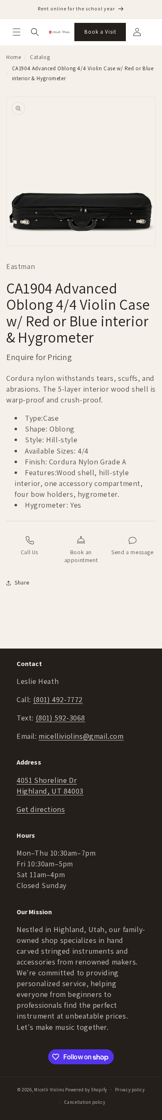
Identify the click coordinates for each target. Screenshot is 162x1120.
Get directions (41, 809)
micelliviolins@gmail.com (81, 736)
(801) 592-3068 (60, 718)
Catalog (40, 57)
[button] (16, 32)
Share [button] (22, 582)
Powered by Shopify (86, 1089)
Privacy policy (130, 1090)
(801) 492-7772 (58, 699)
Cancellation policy (84, 1102)
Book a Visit (100, 31)
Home (13, 57)
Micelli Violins (49, 1089)
